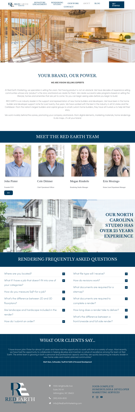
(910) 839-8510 (60, 398)
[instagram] (97, 397)
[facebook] (93, 397)
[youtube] (101, 397)
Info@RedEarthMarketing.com (67, 403)
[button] (3, 359)
